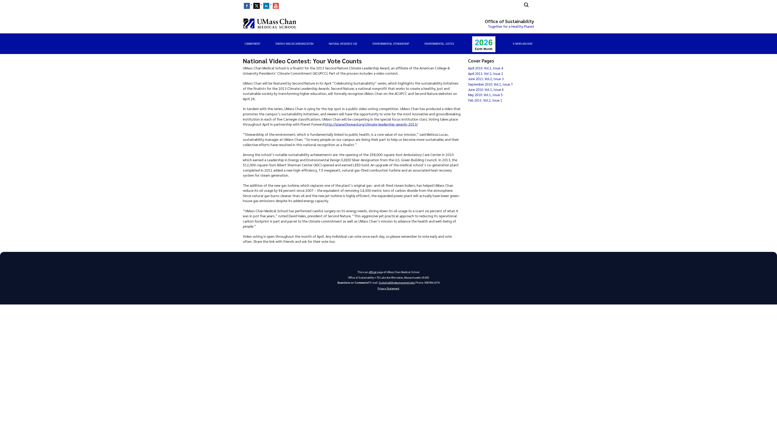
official (373, 272)
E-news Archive (523, 43)
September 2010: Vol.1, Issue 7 (490, 84)
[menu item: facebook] (247, 6)
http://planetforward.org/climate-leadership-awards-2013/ (371, 124)
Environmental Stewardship (391, 43)
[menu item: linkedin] (266, 6)
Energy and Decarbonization (294, 43)
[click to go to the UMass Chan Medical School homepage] (270, 23)
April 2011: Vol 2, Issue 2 (485, 73)
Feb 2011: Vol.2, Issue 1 (485, 100)
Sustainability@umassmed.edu (397, 282)
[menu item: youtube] (276, 6)
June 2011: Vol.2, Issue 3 (486, 78)
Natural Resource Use (343, 43)
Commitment (252, 43)
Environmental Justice (439, 43)
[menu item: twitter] (256, 6)
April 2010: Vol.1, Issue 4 (485, 68)
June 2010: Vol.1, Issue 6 (486, 89)
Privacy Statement (388, 288)
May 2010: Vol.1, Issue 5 (485, 94)
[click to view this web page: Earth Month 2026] (483, 43)
